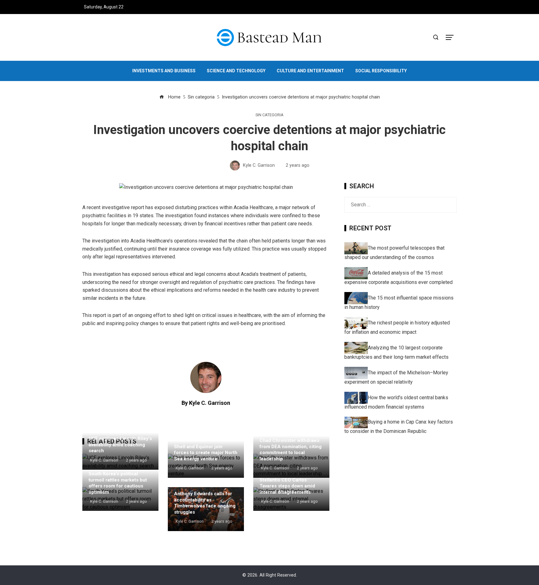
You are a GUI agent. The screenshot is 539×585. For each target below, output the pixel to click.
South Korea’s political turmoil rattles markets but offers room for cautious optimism (118, 483)
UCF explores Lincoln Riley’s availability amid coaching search (120, 444)
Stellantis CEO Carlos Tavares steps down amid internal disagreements (287, 486)
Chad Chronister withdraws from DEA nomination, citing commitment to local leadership (291, 450)
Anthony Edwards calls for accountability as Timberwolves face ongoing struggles (205, 503)
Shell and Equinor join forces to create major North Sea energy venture (205, 453)
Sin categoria (269, 115)
